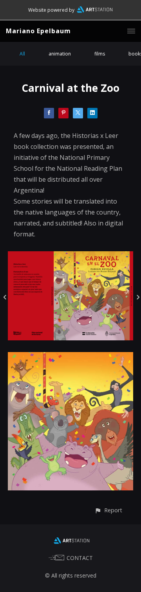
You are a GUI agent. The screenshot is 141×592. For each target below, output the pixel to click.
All (22, 53)
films (99, 53)
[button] (108, 510)
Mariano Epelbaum (38, 31)
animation (60, 53)
